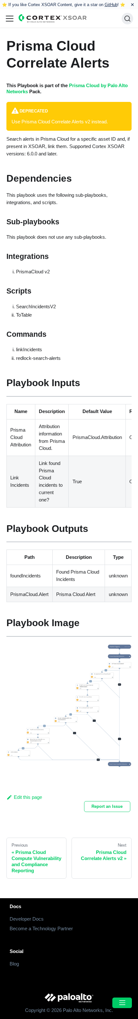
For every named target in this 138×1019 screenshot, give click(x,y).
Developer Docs (27, 919)
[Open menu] (122, 1003)
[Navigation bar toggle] (9, 18)
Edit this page (28, 797)
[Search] (127, 18)
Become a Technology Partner (41, 928)
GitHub (111, 4)
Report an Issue (107, 806)
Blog (14, 963)
